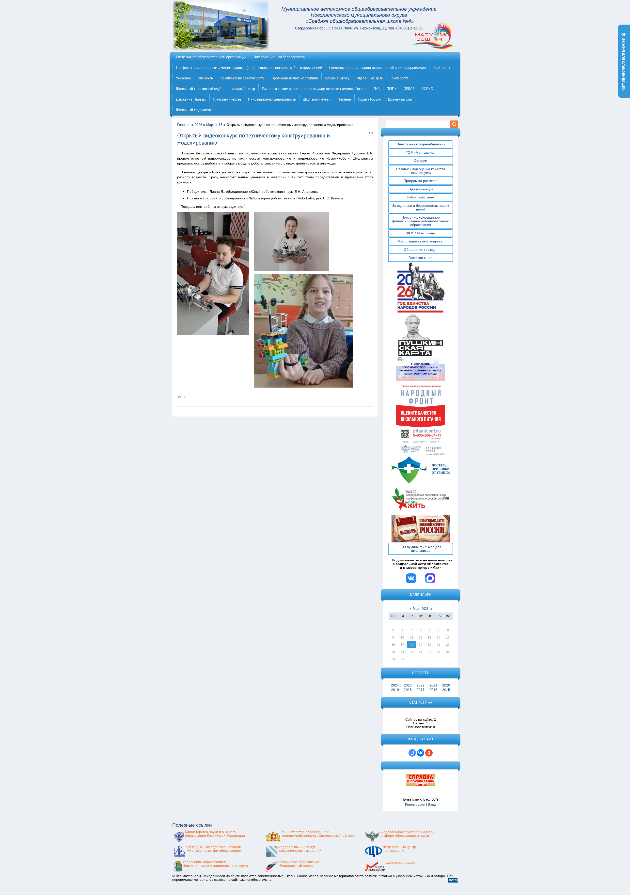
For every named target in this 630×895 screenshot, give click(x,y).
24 (402, 652)
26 (420, 652)
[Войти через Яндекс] (429, 753)
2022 (421, 685)
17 (402, 644)
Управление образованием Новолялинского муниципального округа (215, 863)
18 (220, 125)
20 (429, 644)
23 (393, 652)
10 (402, 637)
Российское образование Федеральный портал (299, 863)
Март (210, 125)
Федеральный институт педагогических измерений (299, 848)
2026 (198, 125)
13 (429, 637)
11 (411, 637)
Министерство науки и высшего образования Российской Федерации (215, 833)
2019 (395, 690)
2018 (408, 690)
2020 (446, 685)
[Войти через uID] (412, 753)
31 (402, 659)
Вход (432, 804)
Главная (183, 125)
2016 (433, 690)
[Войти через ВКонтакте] (420, 753)
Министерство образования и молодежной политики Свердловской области (318, 833)
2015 (446, 690)
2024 (395, 685)
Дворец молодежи (401, 862)
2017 (421, 690)
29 (448, 652)
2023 (408, 685)
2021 (433, 685)
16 (393, 644)
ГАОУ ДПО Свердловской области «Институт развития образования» (214, 848)
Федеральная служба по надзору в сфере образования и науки (407, 833)
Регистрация (415, 804)
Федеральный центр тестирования (399, 848)
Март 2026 (420, 609)
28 (438, 652)
